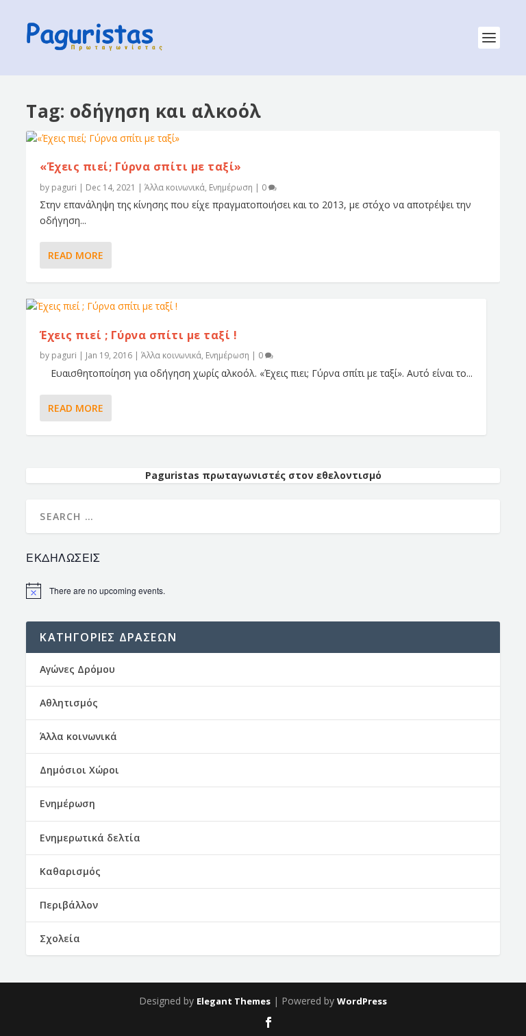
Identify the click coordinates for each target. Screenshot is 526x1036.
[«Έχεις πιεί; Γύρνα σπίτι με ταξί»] (262, 138)
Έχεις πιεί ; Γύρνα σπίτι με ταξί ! (138, 335)
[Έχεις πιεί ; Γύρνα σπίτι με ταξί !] (256, 306)
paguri (64, 187)
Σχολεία (60, 938)
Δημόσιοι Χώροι (79, 769)
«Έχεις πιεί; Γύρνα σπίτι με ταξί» (141, 166)
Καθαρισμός (70, 871)
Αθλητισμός (69, 702)
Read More (75, 255)
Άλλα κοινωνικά (175, 187)
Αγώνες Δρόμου (77, 669)
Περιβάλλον (69, 904)
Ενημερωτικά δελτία (90, 837)
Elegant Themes (234, 1001)
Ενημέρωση (231, 187)
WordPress (362, 1001)
